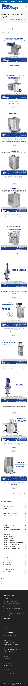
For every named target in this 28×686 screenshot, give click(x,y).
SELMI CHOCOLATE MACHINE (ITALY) (18, 19)
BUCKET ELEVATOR (7, 562)
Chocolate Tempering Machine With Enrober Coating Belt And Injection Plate (14, 407)
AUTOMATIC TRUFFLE (14, 103)
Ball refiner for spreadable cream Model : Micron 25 (14, 179)
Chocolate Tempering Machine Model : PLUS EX (14, 331)
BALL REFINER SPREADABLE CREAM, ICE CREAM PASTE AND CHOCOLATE (13, 549)
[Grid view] (12, 29)
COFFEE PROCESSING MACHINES (10, 513)
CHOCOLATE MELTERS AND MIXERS (12, 544)
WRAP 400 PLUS (7, 558)
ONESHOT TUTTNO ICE (9, 538)
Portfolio (5, 622)
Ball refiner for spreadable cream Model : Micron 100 (14, 141)
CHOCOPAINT (6, 482)
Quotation (5, 628)
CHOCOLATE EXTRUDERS (9, 546)
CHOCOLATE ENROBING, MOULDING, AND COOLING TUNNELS (13, 530)
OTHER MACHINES (7, 574)
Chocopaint (14, 484)
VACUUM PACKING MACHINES (9, 504)
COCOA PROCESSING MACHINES (10, 515)
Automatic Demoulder (14, 65)
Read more (14, 70)
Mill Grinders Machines (8, 511)
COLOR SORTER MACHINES (9, 506)
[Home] (1, 19)
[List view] (15, 29)
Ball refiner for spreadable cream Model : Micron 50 (14, 217)
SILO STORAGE (6, 567)
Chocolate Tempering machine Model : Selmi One (14, 369)
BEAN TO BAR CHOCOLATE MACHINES (12, 554)
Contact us (5, 626)
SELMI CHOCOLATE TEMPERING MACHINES (17, 329)
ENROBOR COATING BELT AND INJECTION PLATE (13, 101)
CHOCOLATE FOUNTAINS (9, 556)
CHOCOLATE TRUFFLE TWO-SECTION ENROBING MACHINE (14, 446)
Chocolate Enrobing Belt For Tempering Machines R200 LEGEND (14, 292)
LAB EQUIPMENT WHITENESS (9, 569)
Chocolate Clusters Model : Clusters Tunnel (14, 254)
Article (4, 624)
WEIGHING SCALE (7, 560)
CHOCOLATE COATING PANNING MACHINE (13, 542)
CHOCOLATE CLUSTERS (7, 252)
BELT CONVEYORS (7, 564)
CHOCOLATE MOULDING (6, 64)
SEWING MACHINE (7, 571)
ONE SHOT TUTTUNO (8, 536)
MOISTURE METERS (7, 508)
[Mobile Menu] (26, 6)
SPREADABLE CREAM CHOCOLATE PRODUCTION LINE (12, 533)
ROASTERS (6, 552)
